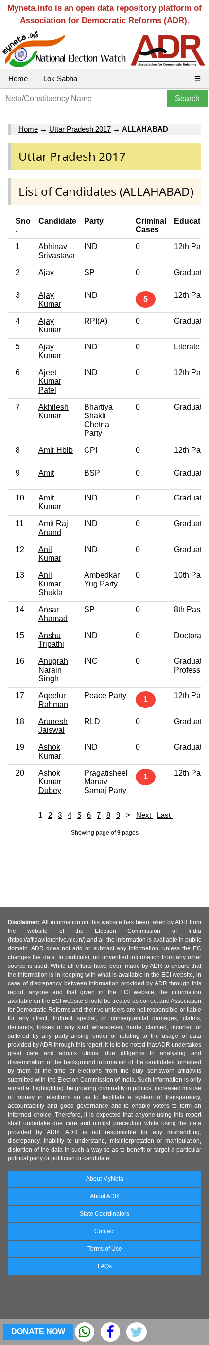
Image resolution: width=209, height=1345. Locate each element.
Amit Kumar (49, 502)
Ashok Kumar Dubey (49, 781)
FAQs (105, 1266)
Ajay (46, 272)
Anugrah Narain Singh (53, 670)
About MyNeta (104, 1178)
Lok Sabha (60, 78)
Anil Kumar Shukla (50, 584)
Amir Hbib (55, 450)
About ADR (104, 1196)
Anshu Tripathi (51, 639)
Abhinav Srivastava (56, 250)
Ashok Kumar (49, 751)
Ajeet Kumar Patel (49, 381)
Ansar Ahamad (53, 613)
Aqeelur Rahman (53, 699)
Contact (104, 1231)
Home (18, 78)
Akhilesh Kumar (53, 411)
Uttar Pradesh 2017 (80, 129)
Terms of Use (104, 1248)
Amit (46, 473)
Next (144, 815)
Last (165, 815)
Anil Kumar (49, 553)
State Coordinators (104, 1213)
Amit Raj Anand (53, 527)
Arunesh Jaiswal (53, 725)
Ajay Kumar (49, 299)
